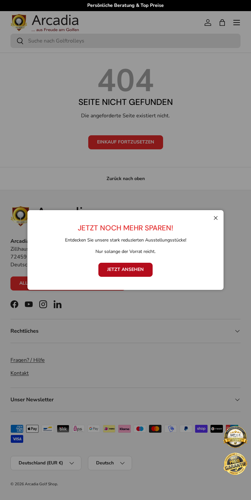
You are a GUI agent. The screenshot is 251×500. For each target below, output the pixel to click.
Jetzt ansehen (125, 269)
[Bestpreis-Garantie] (235, 463)
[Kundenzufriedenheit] (235, 437)
